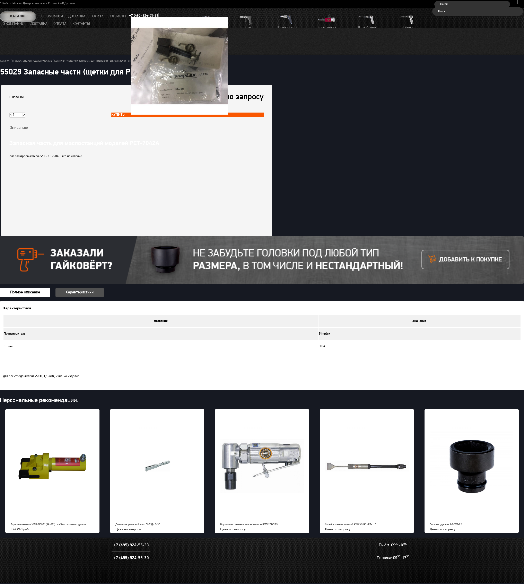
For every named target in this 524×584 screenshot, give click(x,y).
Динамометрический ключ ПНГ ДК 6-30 (137, 524)
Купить (118, 115)
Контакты (81, 24)
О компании (13, 24)
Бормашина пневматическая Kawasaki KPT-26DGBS (249, 524)
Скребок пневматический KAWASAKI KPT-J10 (350, 524)
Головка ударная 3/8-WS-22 (446, 524)
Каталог (18, 16)
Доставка (38, 24)
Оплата (60, 24)
